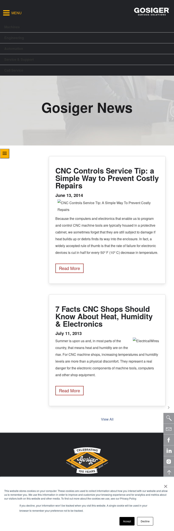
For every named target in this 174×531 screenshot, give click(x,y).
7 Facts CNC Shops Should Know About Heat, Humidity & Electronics (104, 316)
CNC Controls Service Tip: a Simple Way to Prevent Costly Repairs (107, 178)
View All (107, 419)
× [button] (165, 485)
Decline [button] (145, 521)
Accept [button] (127, 521)
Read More (69, 268)
